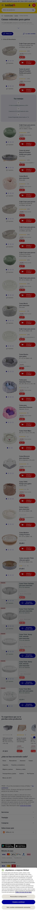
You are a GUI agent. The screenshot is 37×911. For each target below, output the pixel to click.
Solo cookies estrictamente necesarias (18, 907)
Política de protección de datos (23, 892)
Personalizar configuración (18, 896)
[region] (18, 889)
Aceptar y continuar (18, 902)
